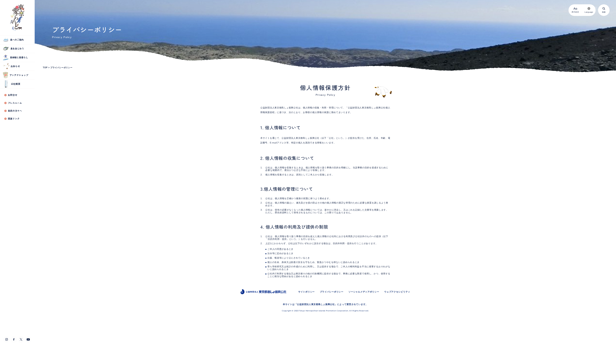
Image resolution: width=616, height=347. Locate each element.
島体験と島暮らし (19, 57)
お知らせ (15, 66)
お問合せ (12, 95)
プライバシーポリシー (61, 68)
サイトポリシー (306, 291)
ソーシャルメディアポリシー (363, 291)
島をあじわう (17, 48)
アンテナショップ (18, 75)
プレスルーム (15, 103)
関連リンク (14, 118)
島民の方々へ (15, 110)
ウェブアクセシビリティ (397, 291)
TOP (45, 68)
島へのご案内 (17, 39)
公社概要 (15, 83)
